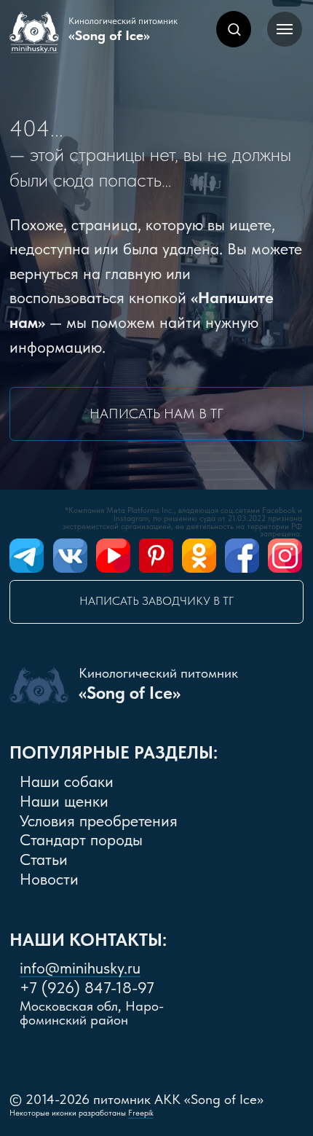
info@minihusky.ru (80, 968)
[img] (26, 555)
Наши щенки (64, 801)
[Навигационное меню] (285, 29)
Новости (49, 879)
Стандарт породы (81, 840)
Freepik (141, 1113)
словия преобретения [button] (99, 821)
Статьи (44, 859)
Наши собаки (67, 781)
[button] (234, 29)
